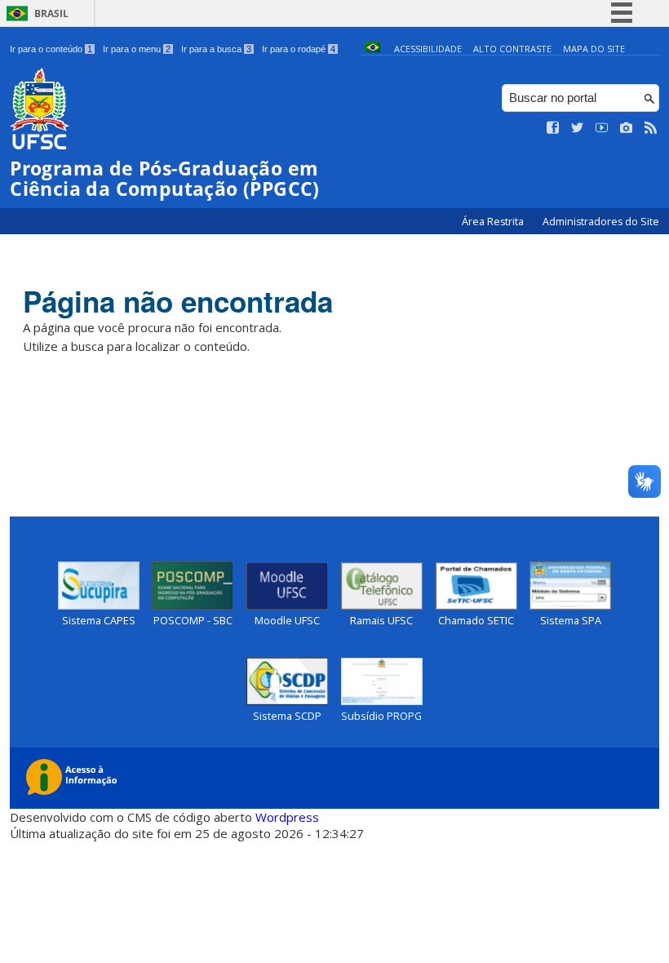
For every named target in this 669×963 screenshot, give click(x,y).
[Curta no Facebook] (553, 128)
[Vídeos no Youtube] (602, 128)
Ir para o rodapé (298, 49)
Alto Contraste (512, 48)
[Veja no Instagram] (626, 128)
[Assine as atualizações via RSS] (651, 128)
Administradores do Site (601, 222)
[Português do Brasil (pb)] (373, 48)
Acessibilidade (428, 48)
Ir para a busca (216, 49)
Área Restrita (494, 222)
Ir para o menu (137, 49)
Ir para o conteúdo (51, 49)
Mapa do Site (594, 48)
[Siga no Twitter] (577, 128)
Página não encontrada (178, 301)
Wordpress (287, 817)
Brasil (51, 13)
